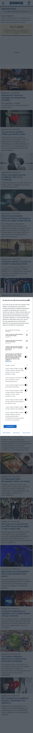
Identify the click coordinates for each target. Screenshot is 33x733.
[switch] (26, 335)
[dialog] (16, 366)
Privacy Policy (26, 432)
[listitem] (16, 330)
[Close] (29, 300)
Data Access (16, 432)
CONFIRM (10, 426)
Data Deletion (6, 432)
